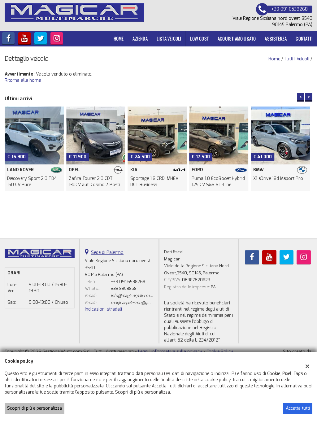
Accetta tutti (298, 408)
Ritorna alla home (23, 80)
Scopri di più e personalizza (34, 408)
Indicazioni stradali (103, 309)
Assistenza (276, 38)
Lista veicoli (169, 38)
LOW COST (199, 38)
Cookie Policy (219, 352)
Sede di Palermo (107, 252)
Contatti (304, 38)
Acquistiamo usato (237, 38)
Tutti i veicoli (296, 59)
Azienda (139, 38)
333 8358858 (124, 288)
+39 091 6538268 (128, 281)
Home (119, 38)
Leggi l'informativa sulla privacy (170, 352)
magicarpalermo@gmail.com (138, 302)
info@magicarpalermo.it (133, 295)
